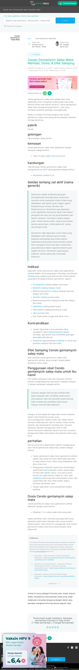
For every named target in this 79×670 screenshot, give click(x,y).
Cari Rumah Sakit (18, 10)
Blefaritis (36, 288)
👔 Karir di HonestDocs (61, 667)
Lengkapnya (52, 583)
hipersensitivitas (55, 332)
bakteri (47, 473)
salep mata (50, 156)
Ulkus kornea (38, 313)
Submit (56, 659)
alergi (66, 332)
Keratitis (36, 297)
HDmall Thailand (58, 669)
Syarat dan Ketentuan (46, 667)
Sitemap (31, 669)
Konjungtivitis (39, 285)
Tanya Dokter (32, 10)
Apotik (25, 10)
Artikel (38, 10)
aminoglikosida (39, 337)
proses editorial (40, 551)
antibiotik (60, 341)
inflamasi (31, 276)
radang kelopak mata (51, 288)
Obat (10, 10)
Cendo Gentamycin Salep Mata (15, 38)
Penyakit (5, 10)
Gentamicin (38, 175)
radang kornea (47, 297)
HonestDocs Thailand (43, 669)
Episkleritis (37, 306)
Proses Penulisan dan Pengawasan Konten (14, 669)
